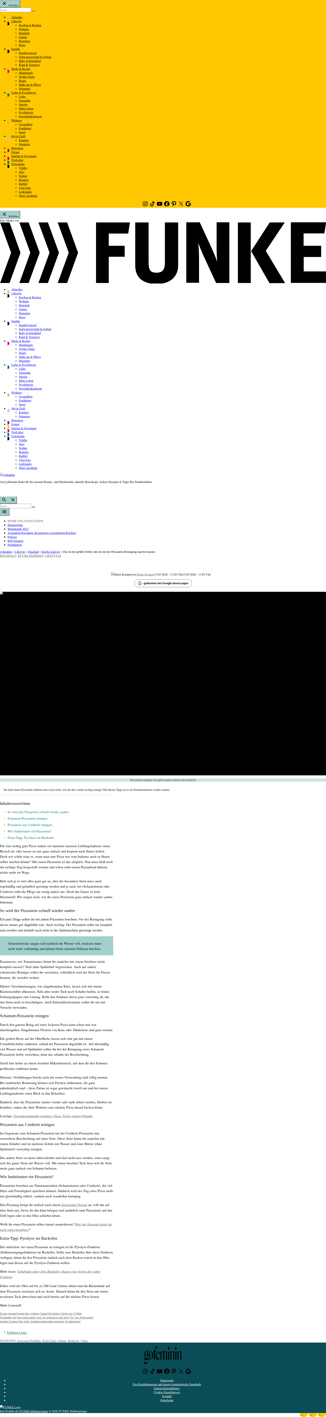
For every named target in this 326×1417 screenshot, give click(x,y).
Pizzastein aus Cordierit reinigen (30, 824)
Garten (23, 37)
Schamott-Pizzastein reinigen (27, 818)
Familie (15, 49)
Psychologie (26, 112)
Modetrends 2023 (18, 529)
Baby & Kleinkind (30, 61)
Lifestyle (16, 21)
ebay (22, 172)
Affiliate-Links (16, 1332)
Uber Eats (25, 188)
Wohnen (24, 29)
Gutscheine (18, 164)
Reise (22, 45)
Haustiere (24, 41)
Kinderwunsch (27, 53)
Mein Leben (26, 108)
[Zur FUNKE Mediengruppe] (163, 282)
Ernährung (25, 128)
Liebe (22, 96)
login (2, 489)
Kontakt (167, 1396)
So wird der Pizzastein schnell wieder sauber (38, 812)
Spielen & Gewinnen (23, 156)
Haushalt (24, 33)
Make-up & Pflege (30, 85)
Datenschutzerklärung (167, 1388)
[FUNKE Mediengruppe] (10, 1407)
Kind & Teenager (29, 65)
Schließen (13, 5)
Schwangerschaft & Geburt (35, 57)
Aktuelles (17, 17)
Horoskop (17, 148)
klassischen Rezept (74, 1205)
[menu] (4, 512)
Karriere (24, 140)
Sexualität (24, 100)
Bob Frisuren (15, 541)
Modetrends (26, 73)
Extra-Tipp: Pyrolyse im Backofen (31, 837)
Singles (23, 104)
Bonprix (24, 180)
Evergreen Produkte (29, 1341)
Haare (22, 81)
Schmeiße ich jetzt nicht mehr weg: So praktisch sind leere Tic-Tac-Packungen (46, 1317)
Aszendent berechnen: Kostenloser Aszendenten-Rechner (42, 533)
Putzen (62, 1341)
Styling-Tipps (27, 77)
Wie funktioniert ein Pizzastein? (30, 831)
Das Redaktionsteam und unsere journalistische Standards (167, 1384)
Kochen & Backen (30, 25)
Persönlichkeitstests (30, 116)
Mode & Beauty (21, 69)
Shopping (24, 88)
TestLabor (17, 160)
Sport (22, 132)
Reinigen (73, 1341)
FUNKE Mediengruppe (34, 1411)
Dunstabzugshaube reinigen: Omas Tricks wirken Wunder (53, 1116)
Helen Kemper (145, 574)
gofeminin (6, 552)
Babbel (23, 184)
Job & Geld (18, 136)
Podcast (12, 537)
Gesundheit (25, 124)
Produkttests (15, 545)
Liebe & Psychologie (23, 92)
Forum (15, 152)
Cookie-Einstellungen (167, 1392)
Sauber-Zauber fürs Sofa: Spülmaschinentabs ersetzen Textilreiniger (40, 1321)
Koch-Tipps (49, 1341)
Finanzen (24, 144)
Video (84, 1341)
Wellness (16, 120)
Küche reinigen (51, 552)
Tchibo (23, 168)
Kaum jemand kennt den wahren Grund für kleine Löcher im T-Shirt (41, 1313)
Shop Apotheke (28, 196)
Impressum (166, 1380)
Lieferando (25, 192)
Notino (23, 176)
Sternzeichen (15, 525)
